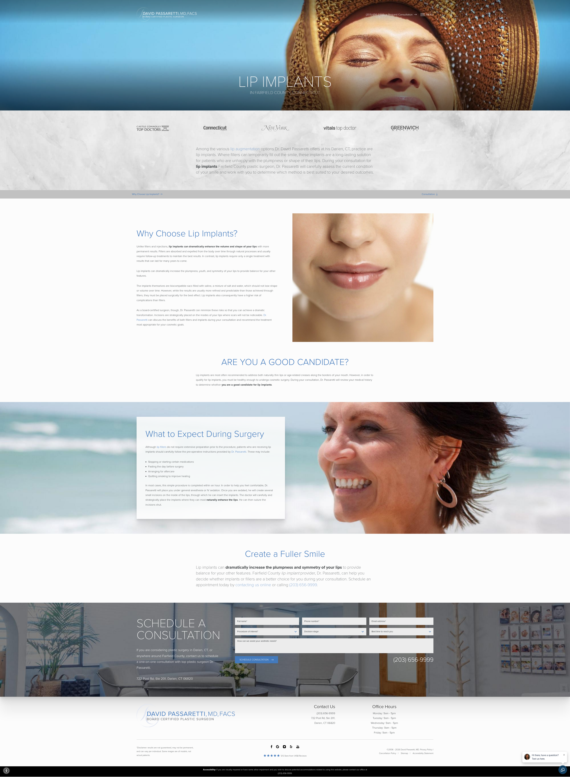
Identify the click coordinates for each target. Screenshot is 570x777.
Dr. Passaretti (238, 451)
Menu (429, 14)
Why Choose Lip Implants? (146, 194)
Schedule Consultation (254, 659)
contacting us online (253, 584)
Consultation (429, 194)
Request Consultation (400, 14)
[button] (6, 770)
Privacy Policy (426, 749)
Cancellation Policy (387, 753)
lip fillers (161, 447)
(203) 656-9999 (375, 14)
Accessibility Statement (423, 753)
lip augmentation (245, 148)
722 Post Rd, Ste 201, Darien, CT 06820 (323, 720)
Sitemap (404, 753)
